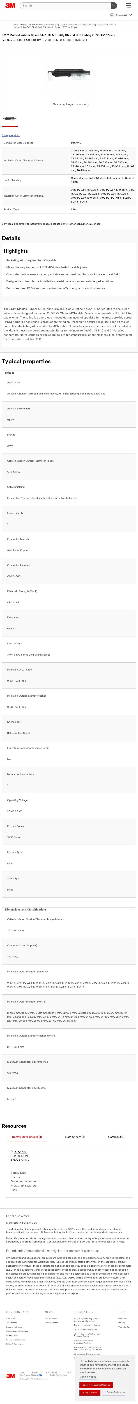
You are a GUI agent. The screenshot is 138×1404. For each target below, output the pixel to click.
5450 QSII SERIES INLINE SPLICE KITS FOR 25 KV (20, 1156)
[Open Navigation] (128, 6)
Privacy (35, 1373)
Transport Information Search (87, 1325)
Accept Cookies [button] (89, 1393)
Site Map (121, 1323)
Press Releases (51, 1323)
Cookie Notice (88, 1377)
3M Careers (11, 1323)
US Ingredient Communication (87, 1354)
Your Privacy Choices (28, 1375)
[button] (114, 1393)
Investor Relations (14, 1327)
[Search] (114, 5)
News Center (51, 1319)
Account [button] (121, 15)
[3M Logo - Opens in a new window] (10, 5)
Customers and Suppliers (17, 1332)
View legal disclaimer (13, 224)
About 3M (10, 1319)
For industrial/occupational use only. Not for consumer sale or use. (63, 224)
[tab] (27, 1137)
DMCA (69, 1373)
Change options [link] (11, 135)
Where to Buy (124, 1327)
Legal (21, 1373)
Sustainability (12, 1336)
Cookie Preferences (58, 1375)
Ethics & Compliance (15, 1344)
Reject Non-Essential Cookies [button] (96, 1385)
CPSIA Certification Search (85, 1330)
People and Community (16, 1340)
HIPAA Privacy (51, 1373)
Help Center (123, 1319)
